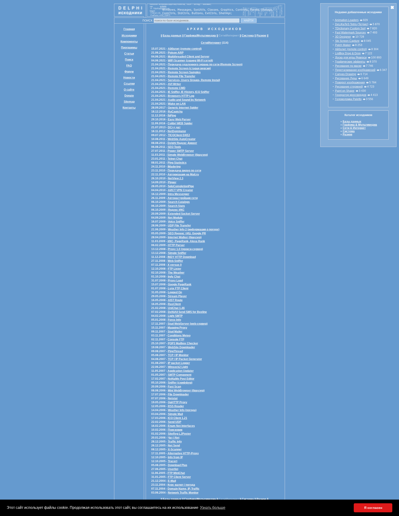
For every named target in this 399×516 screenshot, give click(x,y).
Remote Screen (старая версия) (189, 68)
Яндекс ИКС (176, 209)
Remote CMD (176, 88)
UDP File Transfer (179, 225)
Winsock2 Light (178, 367)
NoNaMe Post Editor (181, 378)
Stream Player (177, 296)
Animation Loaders (347, 20)
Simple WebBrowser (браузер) (187, 154)
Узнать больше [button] (212, 508)
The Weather (176, 272)
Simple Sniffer (177, 253)
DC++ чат (174, 127)
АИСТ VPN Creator (180, 190)
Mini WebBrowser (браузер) (186, 390)
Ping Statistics (177, 162)
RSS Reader (176, 406)
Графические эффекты (350, 61)
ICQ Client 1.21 (177, 418)
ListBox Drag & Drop (348, 53)
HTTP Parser (176, 245)
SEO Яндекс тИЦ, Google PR (187, 233)
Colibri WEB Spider (180, 123)
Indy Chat (174, 276)
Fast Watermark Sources (350, 32)
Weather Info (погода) (182, 410)
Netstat (173, 398)
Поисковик (175, 429)
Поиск (129, 59)
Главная (129, 29)
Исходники (129, 35)
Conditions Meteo (179, 335)
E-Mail (172, 480)
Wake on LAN (177, 103)
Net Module (175, 217)
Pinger (172, 182)
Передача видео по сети (184, 170)
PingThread (175, 351)
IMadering (174, 166)
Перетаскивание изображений (355, 70)
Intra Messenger (178, 194)
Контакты (129, 107)
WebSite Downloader (181, 347)
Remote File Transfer (181, 76)
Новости (129, 77)
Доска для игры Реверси (351, 57)
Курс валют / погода (181, 484)
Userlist (173, 469)
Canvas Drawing (345, 74)
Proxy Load (175, 280)
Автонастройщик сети (183, 198)
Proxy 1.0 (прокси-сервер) (185, 249)
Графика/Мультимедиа (200, 35)
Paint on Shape (344, 90)
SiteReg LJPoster (179, 433)
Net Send (174, 445)
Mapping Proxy (177, 327)
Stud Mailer (175, 331)
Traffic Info (175, 441)
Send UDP (174, 422)
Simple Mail (175, 414)
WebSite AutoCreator (182, 139)
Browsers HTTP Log (181, 96)
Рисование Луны (346, 78)
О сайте (129, 89)
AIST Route (175, 300)
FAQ (129, 65)
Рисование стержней (349, 86)
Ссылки (129, 83)
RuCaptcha (175, 111)
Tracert (172, 461)
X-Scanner (175, 449)
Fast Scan (174, 386)
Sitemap (129, 101)
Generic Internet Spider (183, 107)
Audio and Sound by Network (187, 99)
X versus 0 (175, 264)
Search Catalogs (179, 202)
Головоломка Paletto (348, 99)
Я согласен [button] (373, 508)
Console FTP (176, 339)
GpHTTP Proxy (177, 402)
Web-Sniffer (175, 261)
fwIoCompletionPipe (181, 186)
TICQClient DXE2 (179, 135)
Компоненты (129, 41)
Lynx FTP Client (178, 288)
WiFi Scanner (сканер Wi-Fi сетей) (190, 60)
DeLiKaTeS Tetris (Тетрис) (351, 24)
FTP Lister (174, 268)
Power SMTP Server (181, 151)
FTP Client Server (179, 477)
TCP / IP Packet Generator (185, 359)
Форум (129, 71)
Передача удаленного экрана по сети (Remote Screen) (205, 64)
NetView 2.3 (175, 178)
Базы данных (172, 35)
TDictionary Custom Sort (350, 28)
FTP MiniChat (176, 473)
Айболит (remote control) (351, 49)
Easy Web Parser (179, 119)
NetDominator (177, 131)
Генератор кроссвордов (350, 95)
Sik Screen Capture (347, 41)
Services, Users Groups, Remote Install (194, 80)
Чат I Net (173, 437)
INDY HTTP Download (182, 257)
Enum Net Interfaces (181, 425)
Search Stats (176, 206)
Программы (129, 47)
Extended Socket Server (184, 213)
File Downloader (178, 394)
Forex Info (174, 319)
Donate (129, 95)
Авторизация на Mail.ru (183, 174)
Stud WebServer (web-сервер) (188, 323)
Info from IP (175, 457)
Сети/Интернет (211, 42)
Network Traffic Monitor (183, 492)
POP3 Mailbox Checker (183, 343)
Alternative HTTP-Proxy (183, 453)
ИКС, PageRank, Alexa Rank (186, 241)
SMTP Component (179, 374)
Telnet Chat (175, 158)
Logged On (175, 292)
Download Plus (177, 465)
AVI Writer (174, 84)
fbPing (172, 115)
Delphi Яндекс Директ (182, 143)
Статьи (129, 53)
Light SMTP (175, 316)
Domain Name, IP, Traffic (184, 488)
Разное (261, 35)
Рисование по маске (348, 65)
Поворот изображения (350, 82)
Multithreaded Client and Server (188, 56)
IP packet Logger (179, 363)
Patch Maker (343, 45)
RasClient (174, 304)
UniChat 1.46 (176, 308)
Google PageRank (179, 284)
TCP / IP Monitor (178, 355)
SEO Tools (174, 147)
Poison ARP (176, 52)
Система (248, 35)
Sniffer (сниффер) (180, 382)
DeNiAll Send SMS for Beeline (187, 312)
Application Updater (181, 370)
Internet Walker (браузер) (185, 237)
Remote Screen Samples (184, 72)
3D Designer (343, 36)
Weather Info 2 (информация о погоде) (193, 229)
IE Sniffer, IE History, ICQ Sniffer (188, 92)
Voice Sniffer (176, 221)
